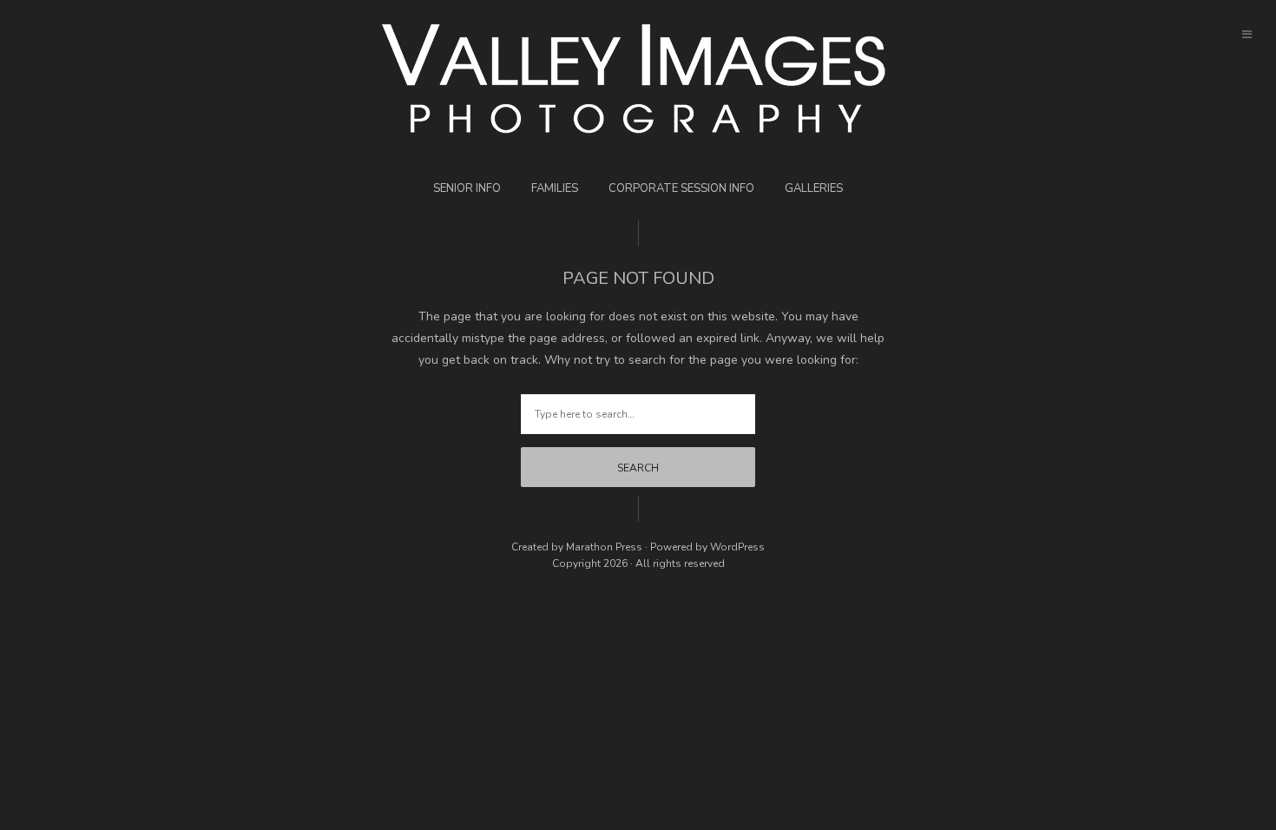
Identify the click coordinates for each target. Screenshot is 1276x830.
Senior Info (467, 188)
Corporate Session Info (681, 188)
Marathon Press (604, 547)
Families (554, 188)
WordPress (737, 547)
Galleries (814, 188)
